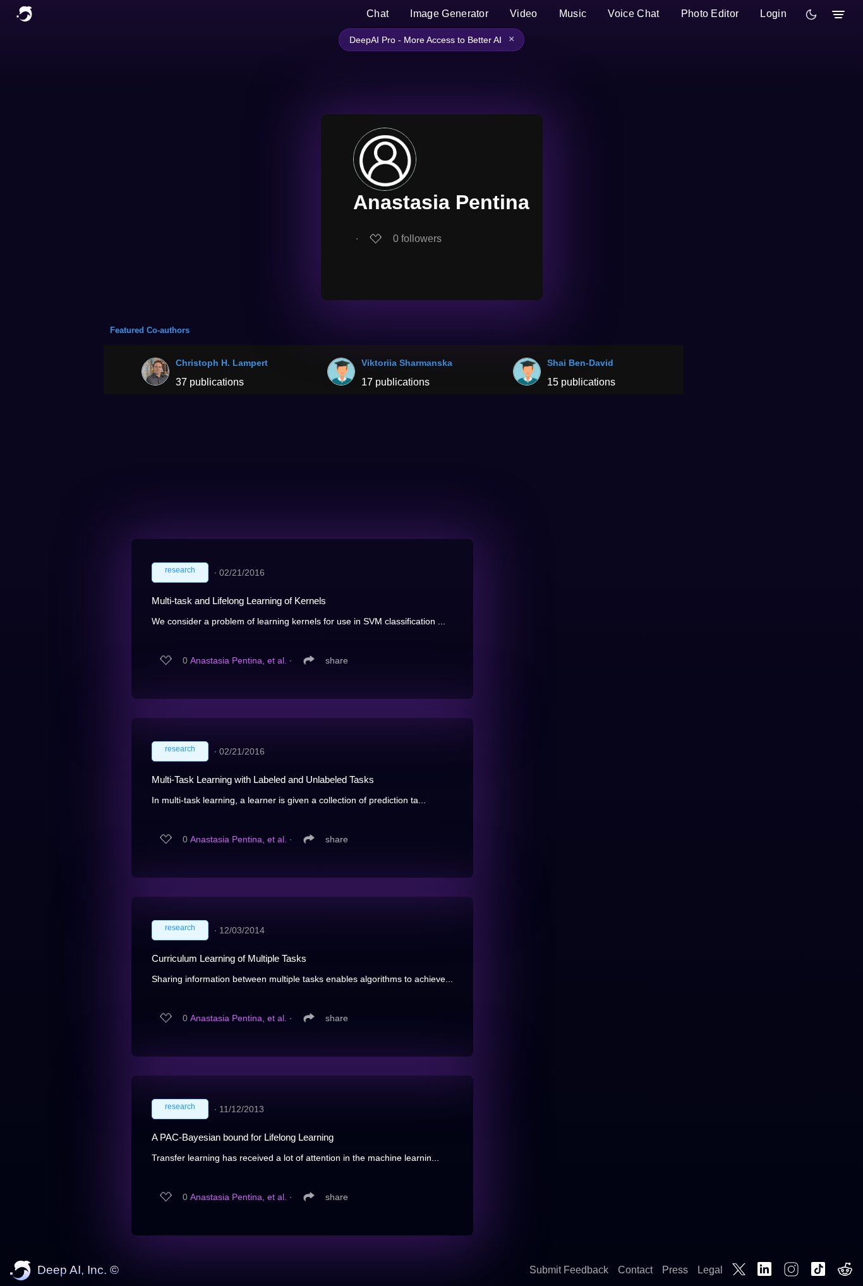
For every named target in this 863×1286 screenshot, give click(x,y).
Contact (635, 1270)
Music (573, 13)
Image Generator (449, 13)
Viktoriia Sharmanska (406, 363)
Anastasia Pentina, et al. (238, 660)
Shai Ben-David (580, 363)
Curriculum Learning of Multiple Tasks (229, 958)
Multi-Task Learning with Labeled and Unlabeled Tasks (263, 779)
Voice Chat (633, 13)
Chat (377, 13)
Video (524, 13)
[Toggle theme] (811, 14)
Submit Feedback (568, 1270)
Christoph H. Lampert (222, 363)
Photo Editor (710, 13)
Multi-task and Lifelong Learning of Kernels (239, 600)
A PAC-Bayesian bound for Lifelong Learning (243, 1137)
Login (773, 13)
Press (675, 1270)
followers (417, 238)
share (336, 660)
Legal (710, 1270)
